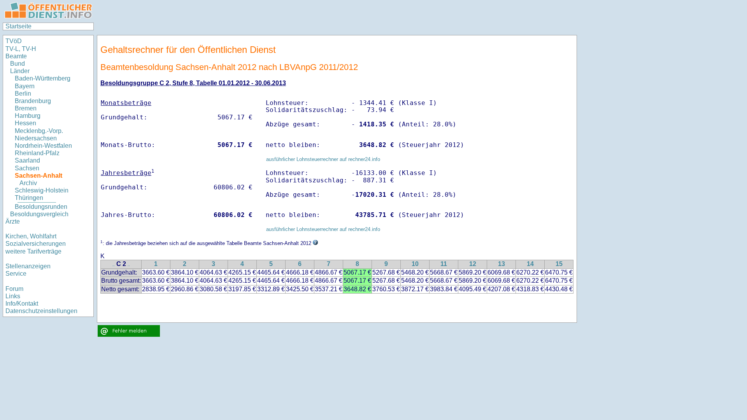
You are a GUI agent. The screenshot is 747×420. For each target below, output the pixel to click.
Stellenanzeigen (28, 266)
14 (530, 264)
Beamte (16, 56)
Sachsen (27, 168)
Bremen (26, 108)
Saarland (27, 160)
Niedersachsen (36, 138)
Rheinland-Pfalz (37, 153)
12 (472, 264)
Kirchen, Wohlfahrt (30, 236)
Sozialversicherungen (35, 243)
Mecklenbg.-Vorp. (39, 131)
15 (559, 264)
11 (443, 264)
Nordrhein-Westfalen (43, 145)
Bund (17, 63)
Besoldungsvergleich (39, 214)
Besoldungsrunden (41, 206)
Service (15, 273)
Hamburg (27, 115)
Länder (20, 71)
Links (12, 296)
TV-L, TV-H (20, 49)
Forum (14, 288)
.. (113, 264)
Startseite (18, 26)
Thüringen (29, 197)
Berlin (23, 93)
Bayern (25, 86)
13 (501, 264)
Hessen (25, 123)
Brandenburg (33, 101)
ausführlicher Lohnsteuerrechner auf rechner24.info (323, 159)
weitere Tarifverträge (33, 251)
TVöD (13, 41)
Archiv (28, 183)
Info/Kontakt (21, 303)
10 (415, 264)
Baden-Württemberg (42, 78)
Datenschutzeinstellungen (41, 311)
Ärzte (12, 221)
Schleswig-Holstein (41, 190)
